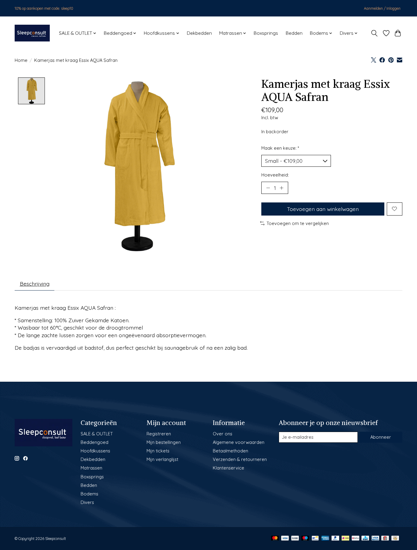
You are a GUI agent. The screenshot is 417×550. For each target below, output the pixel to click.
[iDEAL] (345, 538)
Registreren (159, 434)
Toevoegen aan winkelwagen (323, 208)
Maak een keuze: (280, 148)
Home (21, 60)
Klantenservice (228, 468)
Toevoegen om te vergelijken (298, 223)
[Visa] (285, 538)
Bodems (89, 494)
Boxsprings (266, 33)
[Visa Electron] (375, 538)
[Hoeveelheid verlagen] (268, 188)
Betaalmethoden (230, 451)
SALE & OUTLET (97, 434)
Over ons (222, 434)
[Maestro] (305, 538)
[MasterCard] (275, 538)
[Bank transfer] (295, 538)
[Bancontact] (315, 538)
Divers (87, 502)
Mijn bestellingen (164, 442)
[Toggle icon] (374, 33)
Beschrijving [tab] (34, 283)
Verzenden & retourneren (240, 459)
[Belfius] (355, 538)
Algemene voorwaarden (238, 442)
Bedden (294, 33)
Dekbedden (199, 33)
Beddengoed (94, 442)
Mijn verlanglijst (162, 459)
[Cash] (395, 538)
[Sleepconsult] (32, 33)
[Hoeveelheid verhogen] (281, 188)
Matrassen (91, 468)
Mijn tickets (158, 451)
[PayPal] (335, 538)
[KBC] (365, 538)
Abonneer (380, 437)
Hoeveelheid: (275, 175)
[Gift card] (385, 538)
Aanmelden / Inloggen (382, 8)
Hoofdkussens (95, 451)
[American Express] (325, 538)
